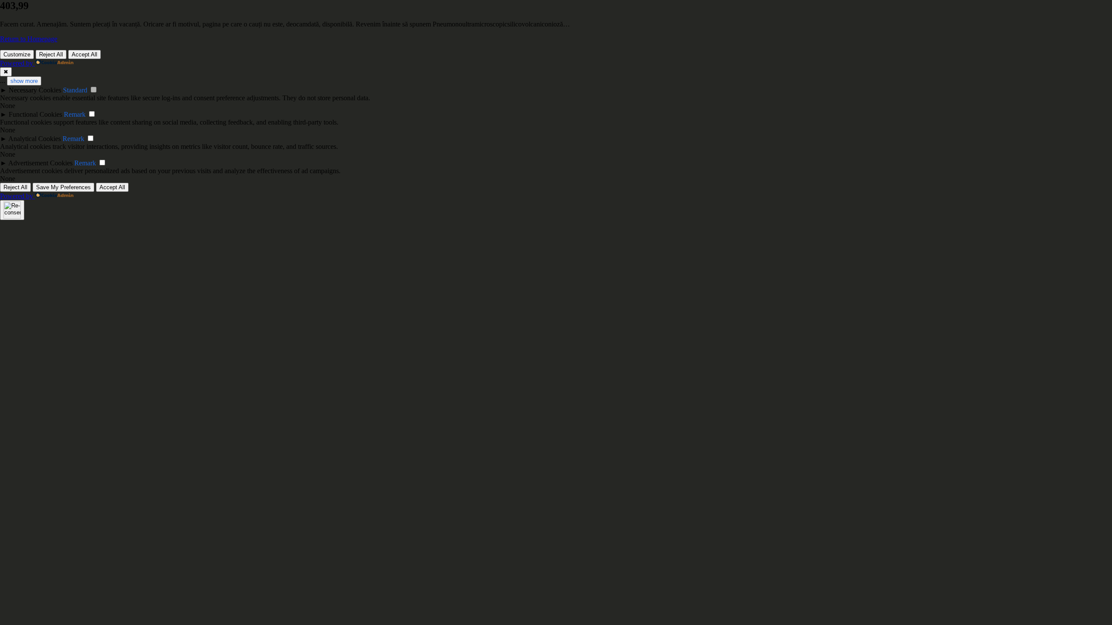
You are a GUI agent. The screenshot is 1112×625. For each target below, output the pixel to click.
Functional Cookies (35, 114)
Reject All (51, 54)
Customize (16, 54)
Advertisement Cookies (40, 163)
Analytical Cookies (34, 138)
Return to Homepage (28, 39)
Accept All (84, 54)
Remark (75, 114)
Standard (75, 90)
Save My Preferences (63, 187)
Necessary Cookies (35, 90)
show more (24, 81)
